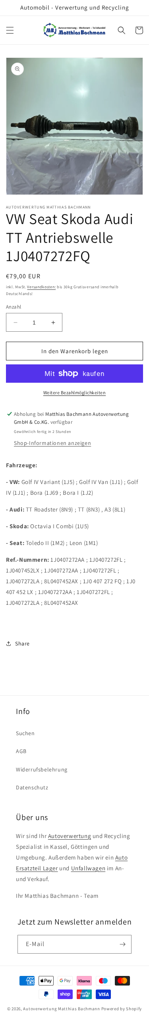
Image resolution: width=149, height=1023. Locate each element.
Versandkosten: (41, 286)
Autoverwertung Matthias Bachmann (61, 1008)
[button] (10, 30)
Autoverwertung (69, 836)
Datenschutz (32, 787)
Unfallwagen (88, 868)
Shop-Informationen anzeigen (52, 443)
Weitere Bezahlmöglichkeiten (74, 392)
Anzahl (13, 306)
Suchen (25, 733)
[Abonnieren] (122, 944)
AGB (21, 751)
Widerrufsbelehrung (42, 769)
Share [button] (22, 643)
